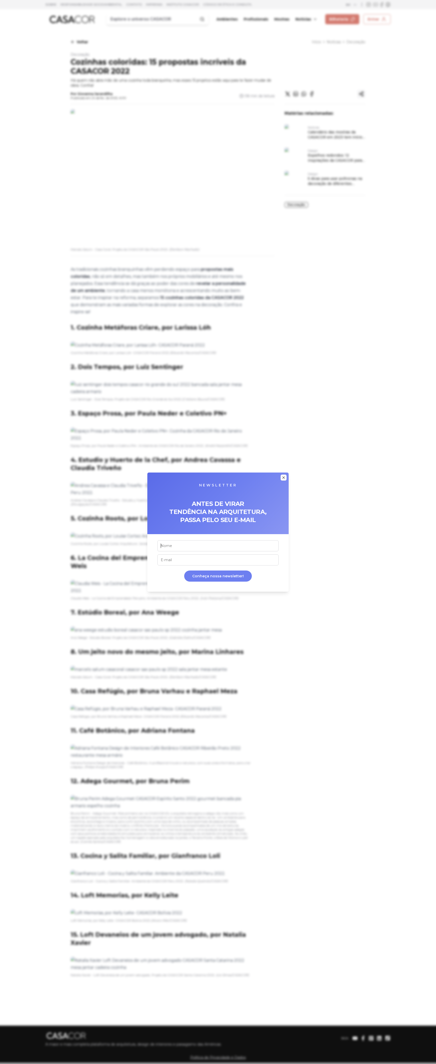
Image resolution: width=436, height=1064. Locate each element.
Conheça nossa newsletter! (218, 576)
